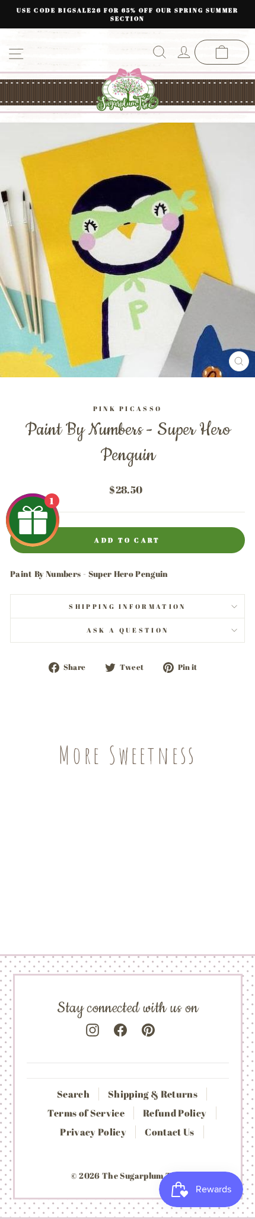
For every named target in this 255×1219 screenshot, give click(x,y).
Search (73, 1094)
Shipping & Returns (152, 1094)
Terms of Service (86, 1112)
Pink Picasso (127, 408)
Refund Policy (175, 1112)
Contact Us (169, 1131)
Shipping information (127, 606)
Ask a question (127, 629)
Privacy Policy (93, 1131)
